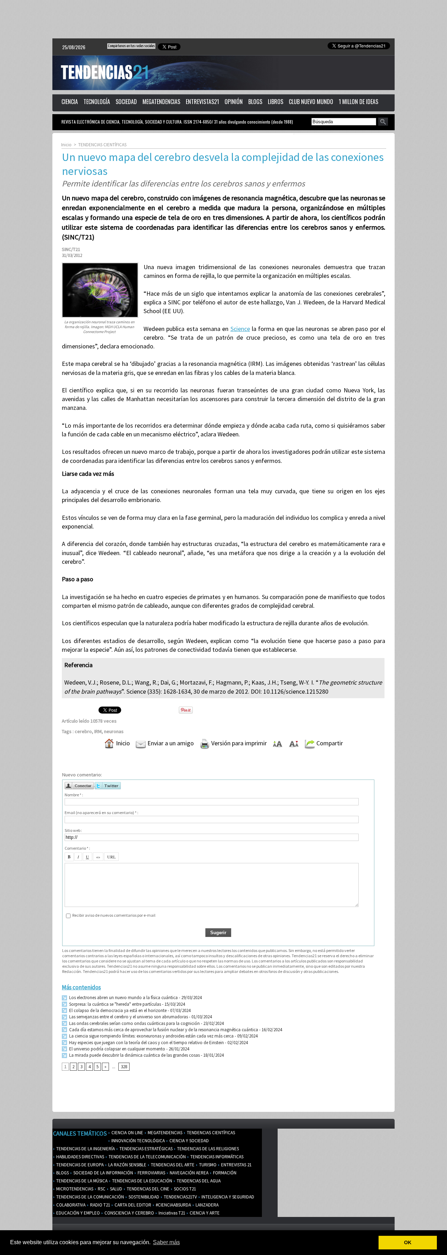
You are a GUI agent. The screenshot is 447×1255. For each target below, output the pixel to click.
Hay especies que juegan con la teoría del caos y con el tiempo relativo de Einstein (146, 1043)
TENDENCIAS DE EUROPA (79, 1165)
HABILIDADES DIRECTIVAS (79, 1157)
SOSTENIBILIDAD (143, 1197)
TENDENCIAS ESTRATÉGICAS (145, 1149)
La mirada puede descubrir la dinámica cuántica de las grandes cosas (134, 1055)
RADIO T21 (99, 1205)
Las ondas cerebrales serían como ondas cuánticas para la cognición (134, 1023)
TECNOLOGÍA (96, 101)
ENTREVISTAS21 (202, 101)
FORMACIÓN (224, 1173)
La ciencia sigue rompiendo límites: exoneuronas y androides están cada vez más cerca (151, 1036)
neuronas (114, 731)
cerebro (83, 731)
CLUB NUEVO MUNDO (311, 101)
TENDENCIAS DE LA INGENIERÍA (85, 1149)
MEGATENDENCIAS (161, 101)
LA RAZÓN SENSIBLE (126, 1165)
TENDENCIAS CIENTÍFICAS (102, 145)
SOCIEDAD (126, 101)
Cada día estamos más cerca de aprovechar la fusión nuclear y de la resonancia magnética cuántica (163, 1030)
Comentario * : (77, 848)
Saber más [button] (166, 1242)
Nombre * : (74, 794)
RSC (101, 1189)
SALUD (115, 1189)
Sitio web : (73, 830)
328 (124, 1067)
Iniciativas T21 (171, 1213)
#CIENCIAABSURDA (173, 1205)
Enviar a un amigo (170, 743)
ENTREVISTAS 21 (235, 1165)
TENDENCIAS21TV (180, 1197)
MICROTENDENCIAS (74, 1189)
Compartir (329, 743)
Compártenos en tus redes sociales (131, 46)
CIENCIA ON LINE (126, 1133)
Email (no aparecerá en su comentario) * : (101, 812)
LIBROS (275, 101)
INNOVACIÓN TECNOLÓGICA (137, 1141)
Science (240, 329)
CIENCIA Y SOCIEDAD (188, 1141)
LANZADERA (207, 1205)
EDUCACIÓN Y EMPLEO (77, 1213)
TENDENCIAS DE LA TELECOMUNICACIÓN (147, 1157)
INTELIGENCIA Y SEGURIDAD (227, 1197)
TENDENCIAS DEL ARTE (172, 1165)
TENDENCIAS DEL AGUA (198, 1181)
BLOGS (255, 101)
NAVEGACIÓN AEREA (188, 1173)
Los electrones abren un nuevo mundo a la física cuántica (123, 998)
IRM (98, 731)
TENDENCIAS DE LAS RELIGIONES (207, 1149)
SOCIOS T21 (184, 1189)
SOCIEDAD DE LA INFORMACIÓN (102, 1173)
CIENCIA (69, 101)
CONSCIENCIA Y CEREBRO (128, 1213)
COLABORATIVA (70, 1205)
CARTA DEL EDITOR (132, 1205)
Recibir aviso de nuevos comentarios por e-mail (113, 915)
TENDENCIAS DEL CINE (147, 1189)
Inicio (66, 145)
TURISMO (207, 1165)
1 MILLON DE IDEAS (358, 101)
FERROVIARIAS (151, 1173)
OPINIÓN (234, 101)
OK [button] (407, 1242)
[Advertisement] (223, 19)
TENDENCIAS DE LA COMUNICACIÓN (89, 1197)
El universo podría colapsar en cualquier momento (117, 1049)
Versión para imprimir (238, 743)
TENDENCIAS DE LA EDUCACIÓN (141, 1181)
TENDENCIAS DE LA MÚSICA (81, 1181)
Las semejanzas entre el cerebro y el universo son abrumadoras (128, 1017)
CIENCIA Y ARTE (204, 1213)
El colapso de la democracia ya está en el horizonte (117, 1010)
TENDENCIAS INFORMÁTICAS (216, 1157)
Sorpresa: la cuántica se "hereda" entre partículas (114, 1004)
